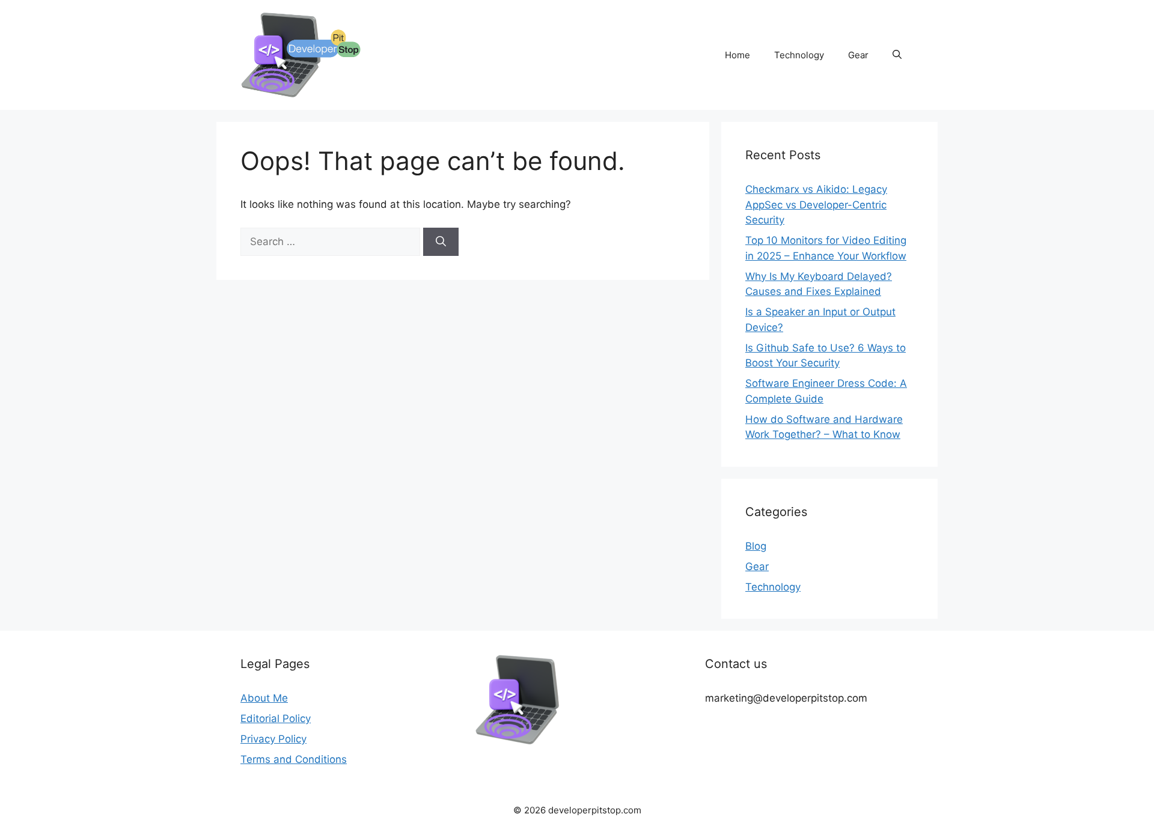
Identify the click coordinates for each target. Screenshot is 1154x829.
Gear (858, 55)
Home (737, 55)
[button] (897, 55)
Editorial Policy (275, 718)
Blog (755, 546)
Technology (799, 55)
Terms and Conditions (293, 759)
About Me (264, 698)
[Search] (441, 242)
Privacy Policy (273, 739)
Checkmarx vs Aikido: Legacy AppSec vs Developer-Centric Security (816, 204)
